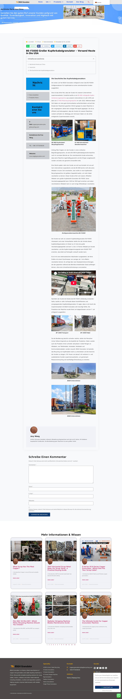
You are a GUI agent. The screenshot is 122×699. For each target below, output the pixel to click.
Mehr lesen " (16, 578)
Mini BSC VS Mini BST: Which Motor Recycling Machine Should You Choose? (26, 622)
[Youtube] (100, 668)
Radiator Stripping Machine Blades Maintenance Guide (59, 622)
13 (74, 644)
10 (66, 644)
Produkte (57, 2)
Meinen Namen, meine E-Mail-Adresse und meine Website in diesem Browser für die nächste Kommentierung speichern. (60, 510)
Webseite (31, 500)
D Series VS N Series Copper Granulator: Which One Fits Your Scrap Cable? (93, 568)
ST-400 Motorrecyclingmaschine (67, 100)
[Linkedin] (106, 668)
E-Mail (31, 493)
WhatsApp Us (108, 687)
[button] (31, 46)
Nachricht (32, 67)
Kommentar (32, 464)
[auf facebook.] (103, 668)
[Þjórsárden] (98, 668)
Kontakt (70, 2)
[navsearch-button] (88, 2)
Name (31, 486)
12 (72, 644)
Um (47, 2)
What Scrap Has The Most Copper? (23, 567)
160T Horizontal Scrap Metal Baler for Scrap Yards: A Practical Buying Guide (59, 568)
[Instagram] (95, 668)
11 (69, 644)
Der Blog (80, 2)
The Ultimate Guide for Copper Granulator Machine (95, 622)
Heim (40, 2)
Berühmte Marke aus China (37, 64)
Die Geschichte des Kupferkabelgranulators (42, 70)
